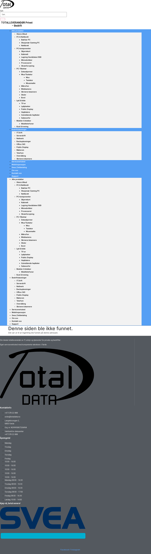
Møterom (20, 150)
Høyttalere (25, 112)
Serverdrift (21, 136)
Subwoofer (25, 118)
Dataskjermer (27, 72)
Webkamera (26, 89)
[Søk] (2, 19)
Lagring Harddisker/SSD (31, 57)
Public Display (27, 109)
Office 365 (21, 144)
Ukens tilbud (22, 34)
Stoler (23, 95)
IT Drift (19, 133)
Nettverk (20, 138)
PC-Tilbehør (22, 69)
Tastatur (29, 80)
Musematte (30, 83)
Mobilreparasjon (19, 165)
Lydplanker (25, 106)
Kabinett (24, 54)
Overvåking (21, 156)
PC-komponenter (24, 48)
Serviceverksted (18, 162)
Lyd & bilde (21, 101)
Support (15, 176)
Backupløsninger (24, 141)
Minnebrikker (26, 60)
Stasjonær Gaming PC (30, 43)
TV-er (23, 103)
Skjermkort (25, 51)
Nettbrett (25, 46)
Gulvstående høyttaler (30, 115)
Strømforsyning (27, 66)
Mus (27, 77)
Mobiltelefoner (27, 124)
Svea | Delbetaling (19, 167)
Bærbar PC (25, 40)
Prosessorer (26, 63)
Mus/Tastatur (26, 74)
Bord (23, 98)
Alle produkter (18, 31)
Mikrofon (25, 86)
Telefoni (20, 153)
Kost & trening (22, 127)
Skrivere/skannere (29, 92)
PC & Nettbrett (23, 37)
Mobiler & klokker (24, 121)
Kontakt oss (17, 173)
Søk (1, 11)
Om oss (15, 170)
